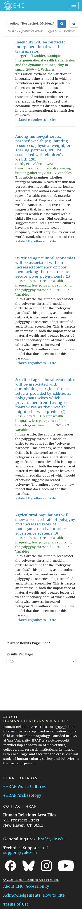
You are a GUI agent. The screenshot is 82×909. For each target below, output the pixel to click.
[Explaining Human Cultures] (12, 5)
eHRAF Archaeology (22, 795)
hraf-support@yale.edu (26, 850)
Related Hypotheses (30, 120)
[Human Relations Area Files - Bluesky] (28, 865)
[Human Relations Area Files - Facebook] (10, 865)
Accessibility (37, 886)
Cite (53, 120)
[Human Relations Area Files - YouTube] (66, 865)
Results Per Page (20, 654)
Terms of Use (16, 904)
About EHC (13, 886)
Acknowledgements (21, 895)
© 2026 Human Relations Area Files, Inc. (31, 879)
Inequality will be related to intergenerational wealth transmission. (40, 46)
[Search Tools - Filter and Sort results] (74, 24)
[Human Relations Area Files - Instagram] (46, 865)
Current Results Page (23, 643)
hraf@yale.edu (51, 839)
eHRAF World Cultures (24, 786)
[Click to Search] (62, 24)
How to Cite (54, 895)
